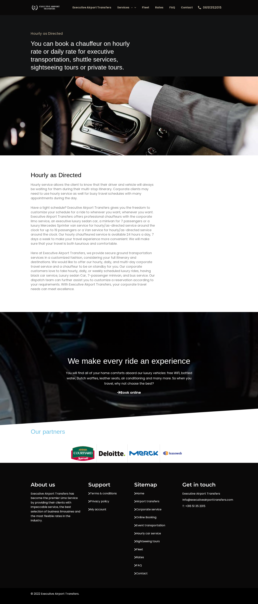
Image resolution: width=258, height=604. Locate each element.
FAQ (172, 7)
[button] (131, 7)
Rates (159, 7)
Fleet (145, 7)
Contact (187, 7)
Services (123, 7)
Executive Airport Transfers (91, 7)
